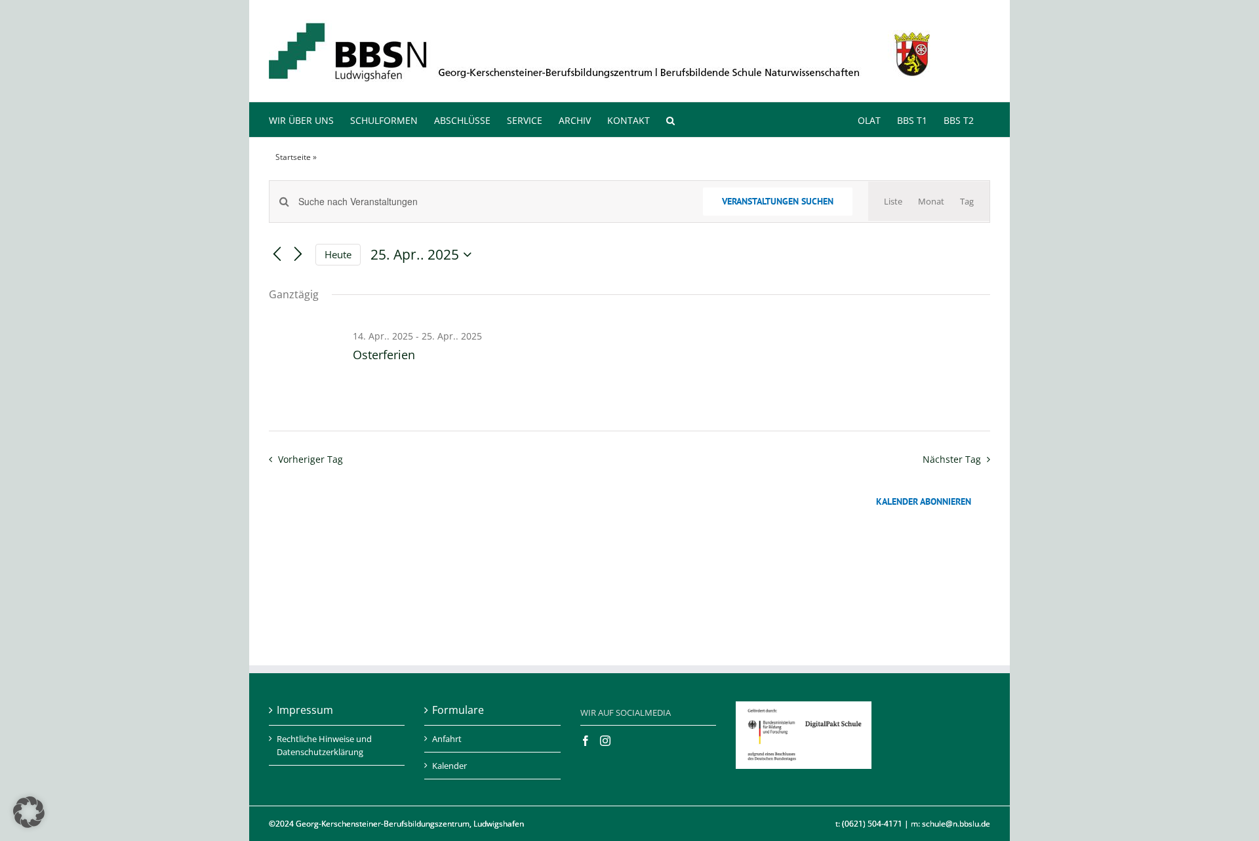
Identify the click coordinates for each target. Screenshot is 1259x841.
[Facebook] (585, 740)
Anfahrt (447, 739)
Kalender (449, 766)
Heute (338, 254)
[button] (670, 119)
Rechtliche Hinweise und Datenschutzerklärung (324, 745)
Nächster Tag (952, 459)
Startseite (293, 157)
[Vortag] (277, 255)
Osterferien (384, 354)
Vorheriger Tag (310, 459)
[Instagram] (605, 740)
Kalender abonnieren (923, 501)
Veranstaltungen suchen (777, 201)
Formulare (458, 710)
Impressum (305, 710)
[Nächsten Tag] (298, 255)
